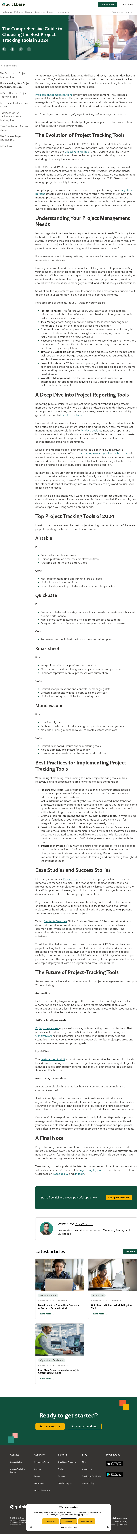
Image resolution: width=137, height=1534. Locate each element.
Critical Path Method (76, 151)
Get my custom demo (84, 1426)
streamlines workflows (99, 378)
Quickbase (46, 595)
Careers (37, 1469)
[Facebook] (12, 49)
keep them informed (72, 415)
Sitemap (123, 1524)
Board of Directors (42, 1490)
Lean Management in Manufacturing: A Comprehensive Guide (58, 1371)
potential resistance (68, 797)
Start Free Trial (107, 4)
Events (37, 1476)
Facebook (59, 1173)
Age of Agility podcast (93, 1170)
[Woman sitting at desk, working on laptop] (112, 1275)
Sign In (129, 12)
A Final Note (7, 146)
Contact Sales (16, 1462)
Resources (40, 12)
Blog (84, 1462)
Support (51, 12)
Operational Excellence (51, 1360)
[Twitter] (21, 49)
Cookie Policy (88, 1483)
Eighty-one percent (47, 1028)
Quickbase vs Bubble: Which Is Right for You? (112, 1307)
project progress (83, 336)
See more (130, 1251)
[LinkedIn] (4, 49)
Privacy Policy (121, 1522)
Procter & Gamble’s (55, 921)
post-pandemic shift (53, 1059)
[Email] (29, 49)
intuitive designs (91, 430)
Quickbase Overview (67, 1462)
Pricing (28, 12)
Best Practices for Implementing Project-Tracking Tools (12, 116)
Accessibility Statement (117, 1518)
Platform (18, 12)
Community (63, 12)
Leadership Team (41, 1462)
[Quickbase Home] (23, 1507)
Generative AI (43, 1035)
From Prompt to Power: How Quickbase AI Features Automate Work (58, 1307)
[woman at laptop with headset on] (59, 1275)
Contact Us (117, 12)
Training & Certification (92, 1476)
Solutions (7, 12)
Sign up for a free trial (118, 1197)
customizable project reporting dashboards (101, 453)
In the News (39, 1483)
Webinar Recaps (48, 1295)
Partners (61, 1476)
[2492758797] (59, 1340)
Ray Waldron (84, 1224)
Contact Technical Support (17, 1470)
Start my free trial (50, 1426)
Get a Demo (127, 4)
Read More (45, 1313)
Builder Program (65, 1483)
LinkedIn (79, 1173)
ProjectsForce (71, 879)
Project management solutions (53, 94)
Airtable (43, 538)
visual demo (60, 830)
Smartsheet (47, 648)
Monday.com (48, 705)
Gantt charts (106, 314)
